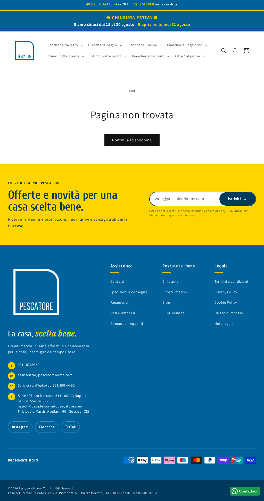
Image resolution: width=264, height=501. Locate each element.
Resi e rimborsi (122, 313)
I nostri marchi (174, 292)
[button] (223, 50)
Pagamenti (119, 302)
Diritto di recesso (228, 313)
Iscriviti (237, 199)
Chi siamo (170, 281)
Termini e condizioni (231, 281)
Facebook (46, 427)
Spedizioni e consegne (128, 292)
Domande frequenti (126, 323)
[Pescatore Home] (39, 292)
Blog (166, 302)
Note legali (223, 323)
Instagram (20, 427)
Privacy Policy (225, 292)
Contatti (117, 281)
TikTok (70, 427)
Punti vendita (173, 313)
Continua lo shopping (132, 139)
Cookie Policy (225, 302)
